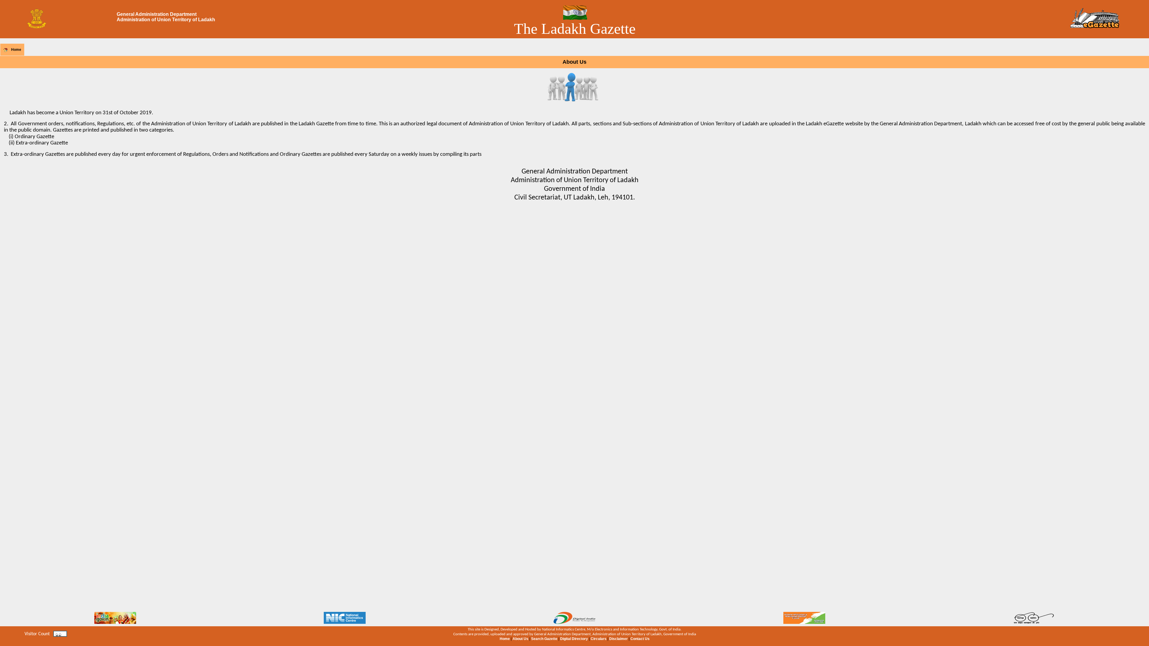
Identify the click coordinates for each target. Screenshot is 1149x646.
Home (16, 50)
